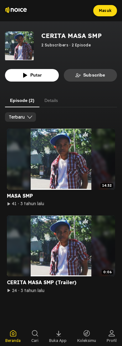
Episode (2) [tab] (22, 100)
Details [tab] (51, 100)
